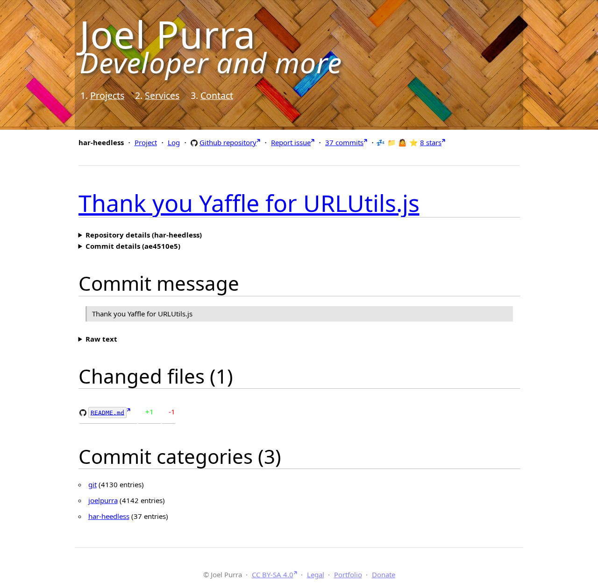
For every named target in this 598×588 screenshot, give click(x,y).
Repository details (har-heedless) (143, 234)
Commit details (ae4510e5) (132, 246)
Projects (107, 95)
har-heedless (108, 516)
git (92, 484)
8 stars (430, 142)
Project (146, 142)
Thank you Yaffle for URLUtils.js (249, 203)
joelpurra (103, 500)
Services (162, 95)
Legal (315, 574)
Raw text (101, 338)
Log (174, 142)
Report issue (291, 142)
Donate (383, 574)
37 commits (344, 142)
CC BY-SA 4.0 (272, 574)
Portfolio (348, 574)
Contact (216, 95)
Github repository (227, 142)
